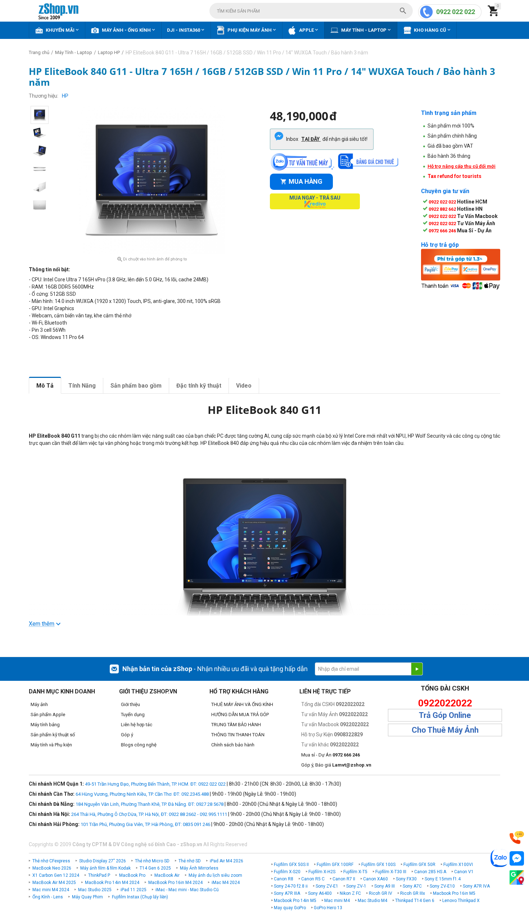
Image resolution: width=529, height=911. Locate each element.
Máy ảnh (39, 704)
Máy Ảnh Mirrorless (199, 868)
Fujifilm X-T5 (355, 871)
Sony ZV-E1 (327, 886)
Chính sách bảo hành (232, 744)
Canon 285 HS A (430, 871)
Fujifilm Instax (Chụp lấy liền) (140, 896)
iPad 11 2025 (133, 889)
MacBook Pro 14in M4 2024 (112, 882)
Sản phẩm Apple (48, 714)
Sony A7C (412, 886)
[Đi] (416, 669)
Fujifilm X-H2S (321, 871)
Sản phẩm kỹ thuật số (53, 734)
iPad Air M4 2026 (226, 860)
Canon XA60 (375, 878)
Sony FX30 (406, 878)
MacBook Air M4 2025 (54, 882)
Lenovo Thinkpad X (461, 900)
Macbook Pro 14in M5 (295, 900)
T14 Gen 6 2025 (155, 868)
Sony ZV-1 (356, 886)
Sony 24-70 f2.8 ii (291, 886)
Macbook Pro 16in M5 (454, 893)
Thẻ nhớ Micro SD (152, 860)
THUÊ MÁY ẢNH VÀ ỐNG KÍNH (242, 704)
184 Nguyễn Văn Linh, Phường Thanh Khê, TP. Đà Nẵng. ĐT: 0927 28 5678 (149, 804)
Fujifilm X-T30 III (390, 871)
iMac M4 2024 (226, 882)
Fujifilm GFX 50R (419, 864)
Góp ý (127, 734)
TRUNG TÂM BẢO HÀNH (236, 724)
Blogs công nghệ (139, 744)
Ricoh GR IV (380, 893)
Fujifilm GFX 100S (378, 864)
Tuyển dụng (133, 714)
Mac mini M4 (337, 900)
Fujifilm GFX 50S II (291, 864)
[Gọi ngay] (516, 837)
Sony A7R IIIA (287, 893)
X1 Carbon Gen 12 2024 (55, 875)
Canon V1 (464, 871)
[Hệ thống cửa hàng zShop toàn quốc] (516, 877)
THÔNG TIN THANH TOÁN (237, 734)
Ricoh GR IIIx (412, 893)
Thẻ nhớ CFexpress (51, 860)
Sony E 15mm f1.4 (443, 878)
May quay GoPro (290, 907)
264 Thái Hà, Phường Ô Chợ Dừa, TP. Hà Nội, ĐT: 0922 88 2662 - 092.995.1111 (149, 814)
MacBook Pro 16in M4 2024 (175, 882)
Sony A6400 (320, 893)
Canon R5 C (313, 878)
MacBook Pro (132, 875)
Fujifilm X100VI (458, 864)
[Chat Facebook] (516, 858)
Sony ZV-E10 (442, 886)
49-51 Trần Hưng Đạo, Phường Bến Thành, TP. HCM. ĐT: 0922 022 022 (155, 784)
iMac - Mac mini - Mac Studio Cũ (187, 889)
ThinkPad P (99, 875)
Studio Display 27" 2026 (102, 860)
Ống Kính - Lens (47, 896)
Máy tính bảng (45, 724)
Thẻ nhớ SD (189, 860)
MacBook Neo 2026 (51, 868)
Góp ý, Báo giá (336, 765)
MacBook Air (167, 875)
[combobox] (311, 11)
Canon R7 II (344, 878)
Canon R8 (283, 878)
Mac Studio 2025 (95, 889)
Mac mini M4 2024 (50, 889)
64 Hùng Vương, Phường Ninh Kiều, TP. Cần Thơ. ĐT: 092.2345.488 (142, 794)
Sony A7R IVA (476, 886)
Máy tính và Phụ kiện (51, 744)
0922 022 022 (455, 11)
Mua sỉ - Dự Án (330, 755)
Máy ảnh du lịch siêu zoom (215, 875)
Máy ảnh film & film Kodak (105, 868)
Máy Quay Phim (87, 896)
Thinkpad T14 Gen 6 (414, 900)
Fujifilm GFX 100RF (335, 864)
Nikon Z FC (350, 893)
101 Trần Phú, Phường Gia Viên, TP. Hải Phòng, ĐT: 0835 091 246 (145, 824)
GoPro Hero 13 (328, 907)
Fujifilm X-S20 (287, 871)
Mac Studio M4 (372, 900)
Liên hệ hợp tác (136, 724)
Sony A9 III (384, 886)
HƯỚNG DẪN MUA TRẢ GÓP (240, 714)
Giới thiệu (130, 704)
